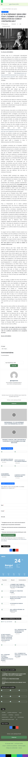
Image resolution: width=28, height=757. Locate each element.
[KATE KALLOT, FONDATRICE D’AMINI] (5, 592)
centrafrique (10, 714)
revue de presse (21, 717)
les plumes (17, 714)
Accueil (3, 8)
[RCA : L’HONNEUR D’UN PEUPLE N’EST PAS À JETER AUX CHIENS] (21, 648)
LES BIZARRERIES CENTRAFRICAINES (5, 474)
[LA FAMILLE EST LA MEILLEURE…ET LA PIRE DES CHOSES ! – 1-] (23, 698)
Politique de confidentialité (12, 747)
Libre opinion (14, 8)
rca (15, 717)
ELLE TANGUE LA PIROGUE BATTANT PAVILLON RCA (7, 460)
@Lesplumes (5, 24)
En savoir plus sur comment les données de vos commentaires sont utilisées (13, 539)
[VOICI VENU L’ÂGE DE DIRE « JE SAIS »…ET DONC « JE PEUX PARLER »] (23, 692)
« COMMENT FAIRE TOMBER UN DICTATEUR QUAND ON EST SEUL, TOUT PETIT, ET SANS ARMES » (17, 586)
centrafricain (4, 714)
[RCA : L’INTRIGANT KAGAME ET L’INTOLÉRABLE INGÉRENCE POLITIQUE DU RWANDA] (7, 648)
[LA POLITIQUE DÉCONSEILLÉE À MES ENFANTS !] (5, 692)
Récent (12, 580)
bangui (20, 712)
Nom (2, 505)
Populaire (4, 580)
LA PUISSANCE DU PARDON (16, 603)
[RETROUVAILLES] (14, 698)
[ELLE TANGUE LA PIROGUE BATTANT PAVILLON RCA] (7, 454)
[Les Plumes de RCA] (14, 4)
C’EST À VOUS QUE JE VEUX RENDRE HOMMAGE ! (21, 460)
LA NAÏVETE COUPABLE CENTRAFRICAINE (20, 475)
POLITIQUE (8, 8)
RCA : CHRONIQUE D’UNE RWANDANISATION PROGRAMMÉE (20, 631)
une (16, 719)
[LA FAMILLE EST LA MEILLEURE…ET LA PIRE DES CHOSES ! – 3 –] (14, 703)
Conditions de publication (12, 745)
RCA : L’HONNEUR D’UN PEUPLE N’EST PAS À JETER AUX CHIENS (21, 655)
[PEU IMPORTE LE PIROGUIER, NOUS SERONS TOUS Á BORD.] (5, 599)
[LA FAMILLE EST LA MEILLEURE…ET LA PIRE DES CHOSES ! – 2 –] (5, 703)
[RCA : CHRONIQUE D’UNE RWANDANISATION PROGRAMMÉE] (21, 624)
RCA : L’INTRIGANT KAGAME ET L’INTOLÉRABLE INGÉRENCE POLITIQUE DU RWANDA (7, 657)
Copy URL (14, 365)
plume (11, 717)
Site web (3, 516)
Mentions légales (22, 745)
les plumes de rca (5, 717)
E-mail (3, 511)
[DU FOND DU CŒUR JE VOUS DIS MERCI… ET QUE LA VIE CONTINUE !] (5, 698)
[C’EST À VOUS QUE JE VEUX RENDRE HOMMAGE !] (21, 455)
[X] (16, 386)
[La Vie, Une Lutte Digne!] (23, 703)
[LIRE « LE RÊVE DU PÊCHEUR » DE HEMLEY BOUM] (5, 611)
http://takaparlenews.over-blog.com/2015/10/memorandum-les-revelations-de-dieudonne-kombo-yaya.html (14, 75)
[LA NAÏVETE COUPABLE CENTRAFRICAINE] (21, 469)
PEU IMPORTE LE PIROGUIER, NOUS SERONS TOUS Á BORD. (18, 597)
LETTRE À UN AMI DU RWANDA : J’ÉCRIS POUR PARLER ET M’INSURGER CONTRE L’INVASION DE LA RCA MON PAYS (7, 637)
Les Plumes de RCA (19, 743)
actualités (4, 712)
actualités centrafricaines (12, 712)
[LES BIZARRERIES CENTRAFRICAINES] (7, 469)
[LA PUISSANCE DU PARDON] (5, 605)
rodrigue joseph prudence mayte (8, 719)
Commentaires (22, 580)
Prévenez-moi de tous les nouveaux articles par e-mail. (14, 532)
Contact (20, 747)
